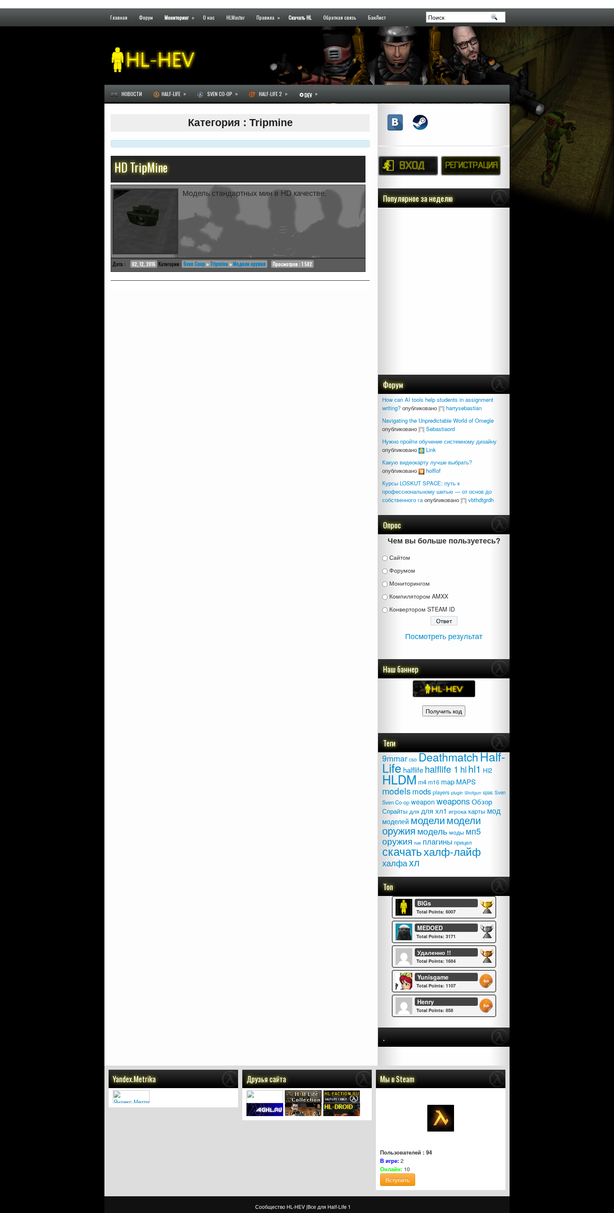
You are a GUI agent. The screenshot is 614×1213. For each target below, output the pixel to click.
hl (463, 769)
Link (431, 450)
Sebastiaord (440, 429)
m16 (433, 782)
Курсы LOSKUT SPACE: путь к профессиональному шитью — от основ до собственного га (437, 491)
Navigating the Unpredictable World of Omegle (438, 420)
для (414, 811)
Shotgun (472, 792)
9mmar (394, 758)
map (447, 782)
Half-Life (172, 93)
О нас (209, 17)
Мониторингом (409, 583)
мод (494, 810)
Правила (268, 17)
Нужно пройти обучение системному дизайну (439, 441)
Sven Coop (194, 263)
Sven (500, 792)
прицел (463, 842)
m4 (422, 781)
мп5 (473, 831)
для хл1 (434, 811)
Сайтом (399, 557)
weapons (453, 801)
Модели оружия (249, 263)
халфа (394, 863)
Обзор (482, 801)
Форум (146, 17)
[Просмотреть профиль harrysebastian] (441, 408)
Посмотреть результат (443, 635)
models (396, 790)
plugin (457, 792)
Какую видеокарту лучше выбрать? (427, 462)
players (441, 792)
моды (456, 832)
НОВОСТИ (130, 93)
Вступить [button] (398, 1179)
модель (432, 830)
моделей (395, 821)
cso (413, 759)
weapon (423, 802)
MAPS (466, 782)
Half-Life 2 (271, 93)
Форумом (402, 570)
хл (414, 862)
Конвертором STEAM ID (422, 609)
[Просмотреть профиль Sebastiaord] (421, 429)
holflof (433, 471)
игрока (458, 811)
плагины (437, 841)
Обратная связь (339, 17)
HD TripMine (140, 167)
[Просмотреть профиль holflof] (421, 471)
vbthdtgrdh (481, 500)
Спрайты (395, 811)
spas (488, 792)
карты (476, 810)
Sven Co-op (220, 93)
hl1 (474, 768)
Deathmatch (448, 757)
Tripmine (219, 263)
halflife (413, 770)
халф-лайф (452, 851)
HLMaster (235, 17)
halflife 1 (442, 768)
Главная (118, 17)
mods (421, 791)
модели (428, 819)
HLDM (399, 779)
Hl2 (487, 770)
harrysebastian (464, 408)
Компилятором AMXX (418, 596)
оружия (397, 841)
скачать (402, 851)
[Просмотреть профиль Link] (421, 450)
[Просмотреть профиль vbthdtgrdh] (464, 500)
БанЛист (377, 17)
